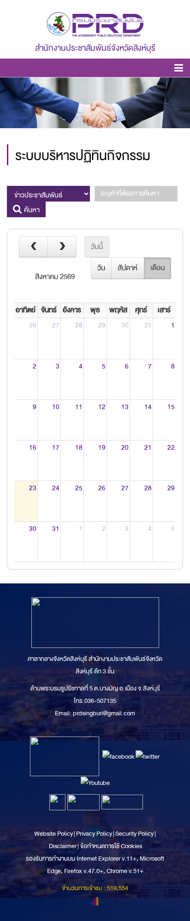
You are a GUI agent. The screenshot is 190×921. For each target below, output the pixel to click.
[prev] (33, 246)
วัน (101, 267)
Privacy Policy (94, 833)
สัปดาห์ (127, 267)
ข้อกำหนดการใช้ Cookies (111, 846)
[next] (62, 246)
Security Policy (134, 833)
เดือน (157, 267)
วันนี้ (97, 246)
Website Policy (54, 833)
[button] (178, 69)
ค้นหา (31, 210)
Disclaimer (63, 846)
